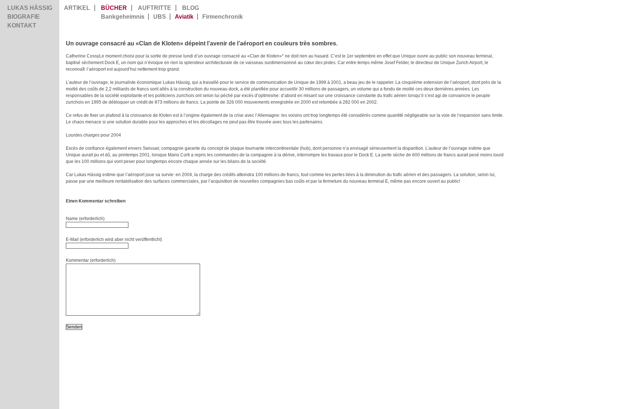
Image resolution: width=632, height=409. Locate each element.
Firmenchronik (222, 17)
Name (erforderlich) (85, 218)
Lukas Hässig (29, 8)
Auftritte (154, 8)
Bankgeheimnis (122, 17)
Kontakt (21, 25)
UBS (159, 17)
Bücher (114, 8)
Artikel (77, 8)
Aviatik (184, 17)
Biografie (23, 17)
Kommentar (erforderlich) (91, 260)
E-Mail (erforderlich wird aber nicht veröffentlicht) (114, 239)
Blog (190, 8)
